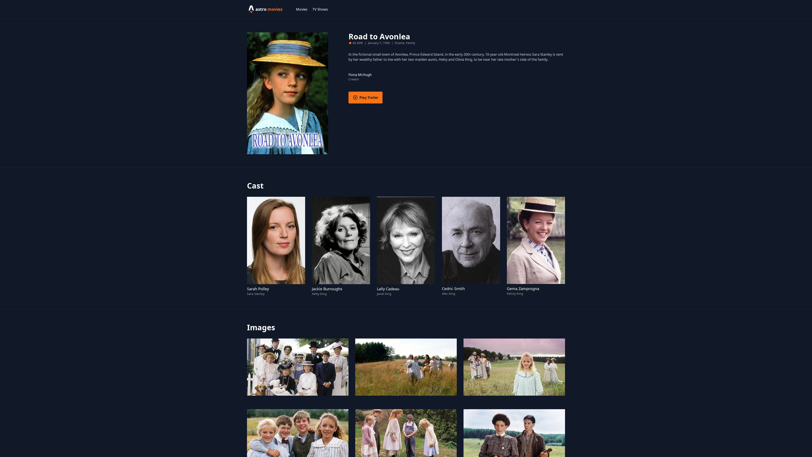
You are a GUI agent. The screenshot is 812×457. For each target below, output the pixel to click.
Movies (301, 9)
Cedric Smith (453, 288)
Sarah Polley (258, 288)
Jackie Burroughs (327, 288)
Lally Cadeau (388, 288)
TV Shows (320, 9)
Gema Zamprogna (523, 288)
